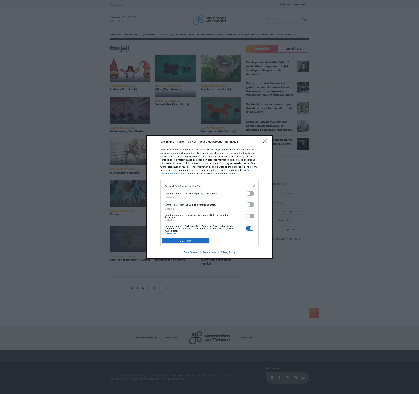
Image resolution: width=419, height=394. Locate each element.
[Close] (266, 142)
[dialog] (209, 197)
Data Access (209, 252)
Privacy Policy (228, 252)
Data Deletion (191, 252)
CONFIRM (186, 241)
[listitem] (209, 186)
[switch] (250, 193)
